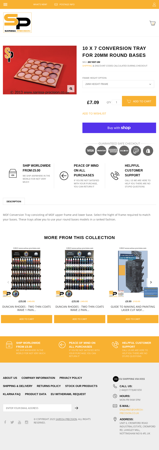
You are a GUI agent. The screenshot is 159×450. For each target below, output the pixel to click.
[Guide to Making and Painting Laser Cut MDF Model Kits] (132, 272)
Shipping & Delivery (17, 386)
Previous (8, 282)
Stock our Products (81, 386)
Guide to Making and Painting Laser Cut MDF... (133, 308)
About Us (10, 377)
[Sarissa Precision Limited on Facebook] (5, 422)
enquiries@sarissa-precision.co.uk (131, 411)
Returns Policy (49, 386)
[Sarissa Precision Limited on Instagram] (26, 422)
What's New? (40, 4)
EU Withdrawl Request (68, 394)
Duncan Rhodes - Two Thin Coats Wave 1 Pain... (26, 308)
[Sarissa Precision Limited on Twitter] (12, 422)
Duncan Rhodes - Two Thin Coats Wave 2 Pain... (79, 308)
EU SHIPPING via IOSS (132, 379)
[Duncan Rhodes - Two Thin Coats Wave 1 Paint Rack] (26, 272)
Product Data (35, 394)
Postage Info (67, 4)
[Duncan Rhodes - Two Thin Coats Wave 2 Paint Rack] (79, 272)
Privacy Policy (71, 377)
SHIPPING (87, 65)
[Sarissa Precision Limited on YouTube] (19, 422)
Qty (109, 102)
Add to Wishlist (94, 113)
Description (14, 201)
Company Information (38, 377)
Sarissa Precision (66, 419)
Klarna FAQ (12, 394)
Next (151, 282)
